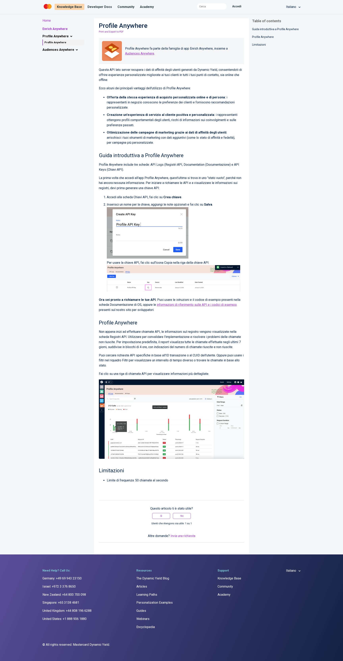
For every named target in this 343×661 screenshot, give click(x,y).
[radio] (161, 516)
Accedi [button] (236, 6)
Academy (147, 7)
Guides (141, 611)
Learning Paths (146, 595)
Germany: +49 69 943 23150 (62, 578)
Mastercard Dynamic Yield (91, 645)
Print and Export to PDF (111, 31)
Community (126, 7)
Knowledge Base (69, 7)
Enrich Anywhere (55, 29)
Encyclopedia (145, 627)
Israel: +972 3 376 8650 (59, 586)
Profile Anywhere (55, 36)
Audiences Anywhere (58, 50)
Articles (141, 586)
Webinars (142, 619)
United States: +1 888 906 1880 (64, 619)
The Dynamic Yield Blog (152, 578)
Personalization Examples (154, 602)
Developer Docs (100, 7)
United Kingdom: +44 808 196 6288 (67, 611)
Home (46, 20)
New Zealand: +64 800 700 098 (64, 595)
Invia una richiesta (183, 536)
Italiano (291, 7)
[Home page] (48, 9)
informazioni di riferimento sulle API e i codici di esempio (197, 305)
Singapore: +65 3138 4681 (60, 602)
